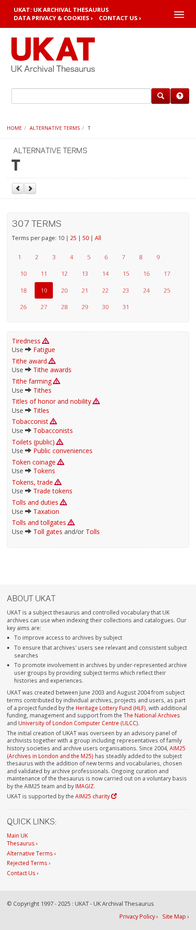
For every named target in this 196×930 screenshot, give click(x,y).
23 (126, 290)
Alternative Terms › (31, 853)
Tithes (42, 390)
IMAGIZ (84, 786)
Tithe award (29, 361)
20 (64, 290)
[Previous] (18, 188)
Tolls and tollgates (39, 522)
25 (73, 238)
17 (167, 273)
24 (146, 290)
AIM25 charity (93, 796)
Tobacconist (30, 421)
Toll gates (47, 531)
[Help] (179, 96)
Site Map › (175, 916)
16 (146, 273)
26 (23, 307)
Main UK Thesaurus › (22, 839)
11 (44, 273)
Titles (41, 410)
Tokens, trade (32, 482)
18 (23, 290)
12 (64, 273)
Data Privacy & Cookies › (53, 18)
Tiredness (26, 341)
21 (85, 290)
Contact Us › (120, 18)
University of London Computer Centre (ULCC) (78, 723)
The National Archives (152, 715)
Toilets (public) (33, 442)
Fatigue (44, 349)
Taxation (46, 511)
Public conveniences (63, 450)
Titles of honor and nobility (51, 401)
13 (85, 273)
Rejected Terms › (29, 862)
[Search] (160, 96)
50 (86, 238)
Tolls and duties (35, 502)
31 (126, 307)
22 (105, 290)
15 (126, 273)
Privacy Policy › (138, 916)
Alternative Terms (55, 127)
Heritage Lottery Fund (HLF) (111, 707)
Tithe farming (32, 381)
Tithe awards (52, 369)
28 (64, 307)
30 (105, 307)
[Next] (30, 188)
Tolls (93, 531)
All (98, 238)
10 (23, 273)
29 (85, 307)
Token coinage (34, 462)
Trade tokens (52, 490)
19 (44, 290)
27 (44, 307)
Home (14, 127)
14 (105, 273)
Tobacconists (53, 430)
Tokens (44, 470)
